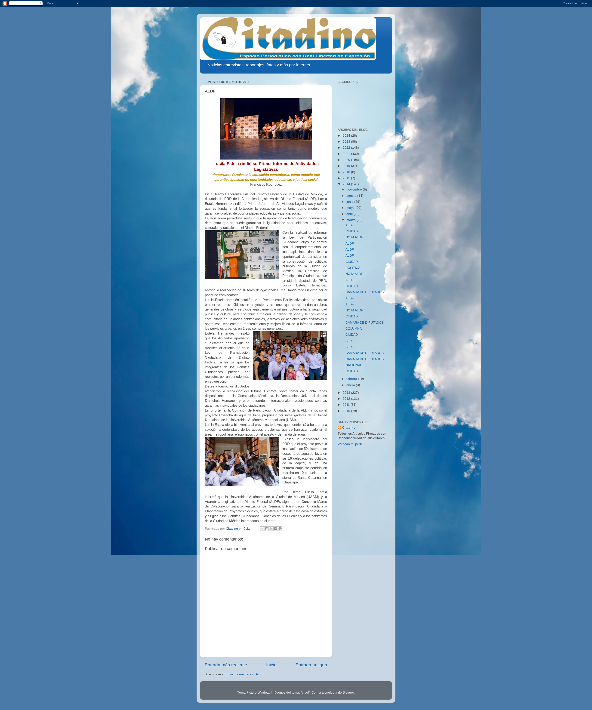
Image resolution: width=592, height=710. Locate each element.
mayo (350, 207)
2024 (347, 135)
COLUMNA (353, 328)
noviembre (354, 189)
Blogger (348, 692)
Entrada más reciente (226, 664)
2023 (347, 141)
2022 (347, 147)
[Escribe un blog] (267, 528)
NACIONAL (353, 365)
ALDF (349, 225)
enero (351, 385)
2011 (347, 404)
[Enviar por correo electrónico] (262, 528)
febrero (352, 379)
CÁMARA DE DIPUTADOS (364, 292)
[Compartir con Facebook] (275, 528)
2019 (347, 166)
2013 (347, 392)
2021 (347, 154)
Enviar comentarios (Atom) (245, 674)
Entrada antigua (311, 664)
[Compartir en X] (271, 528)
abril (350, 214)
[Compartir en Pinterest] (280, 528)
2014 (347, 184)
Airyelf (305, 692)
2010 (347, 411)
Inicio (271, 664)
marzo (351, 220)
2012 (347, 398)
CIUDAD (351, 231)
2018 (347, 172)
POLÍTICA (352, 268)
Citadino (349, 427)
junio (350, 201)
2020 (347, 160)
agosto (351, 195)
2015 (347, 178)
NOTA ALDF (354, 237)
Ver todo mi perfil (350, 444)
